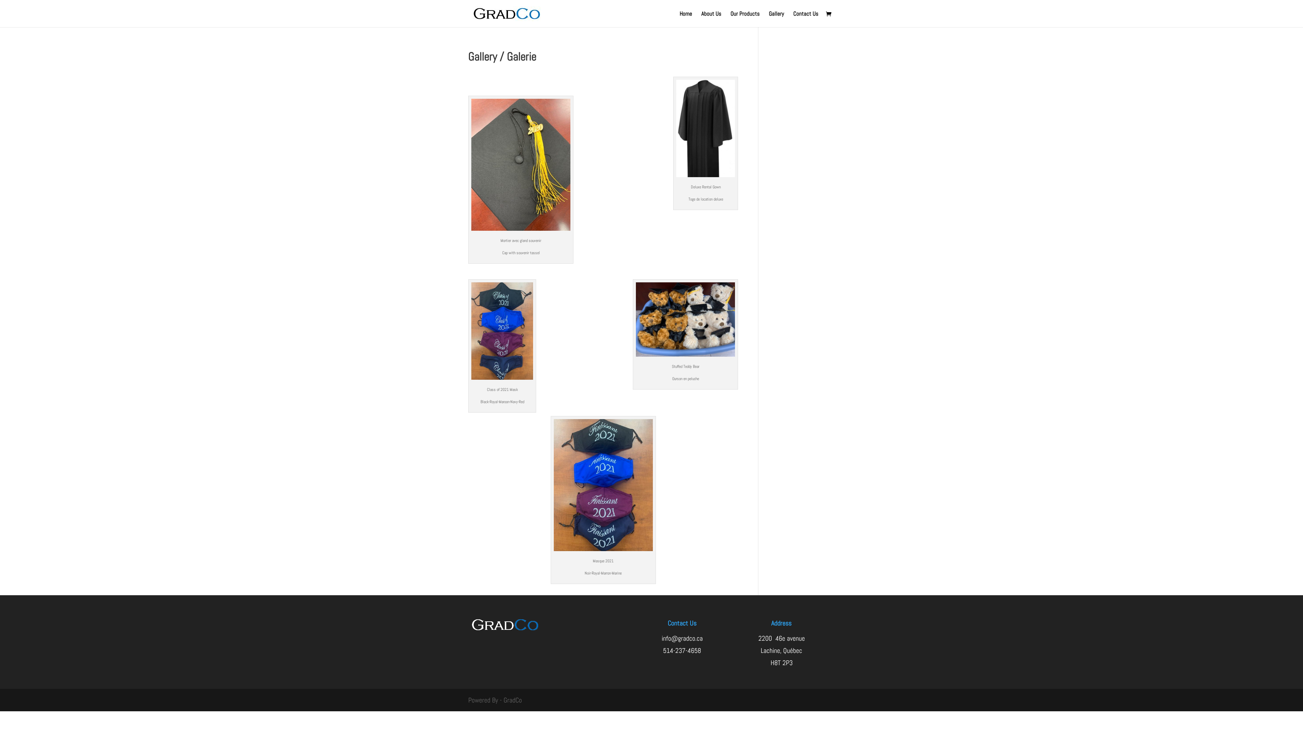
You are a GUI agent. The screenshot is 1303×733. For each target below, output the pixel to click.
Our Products (745, 14)
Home (686, 14)
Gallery (776, 14)
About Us (711, 14)
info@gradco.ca (682, 638)
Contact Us (805, 14)
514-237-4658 (682, 650)
